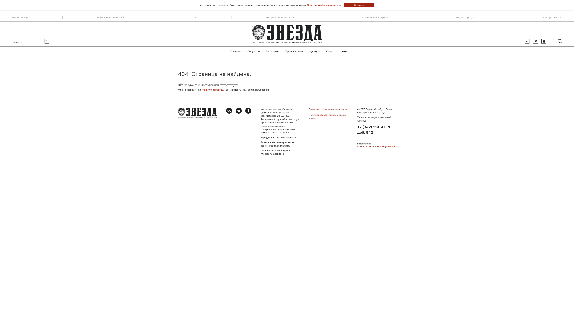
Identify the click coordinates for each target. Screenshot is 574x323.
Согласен (359, 5)
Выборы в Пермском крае (280, 17)
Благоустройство (552, 17)
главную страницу (213, 89)
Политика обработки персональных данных (327, 116)
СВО (195, 17)
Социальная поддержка (375, 17)
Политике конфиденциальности (324, 5)
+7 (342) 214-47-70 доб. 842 (374, 130)
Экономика (272, 51)
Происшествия (294, 51)
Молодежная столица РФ (111, 17)
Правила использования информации (328, 109)
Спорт (330, 51)
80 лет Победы (20, 17)
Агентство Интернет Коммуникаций (376, 146)
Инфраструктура (465, 17)
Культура (314, 51)
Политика (236, 51)
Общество (254, 51)
